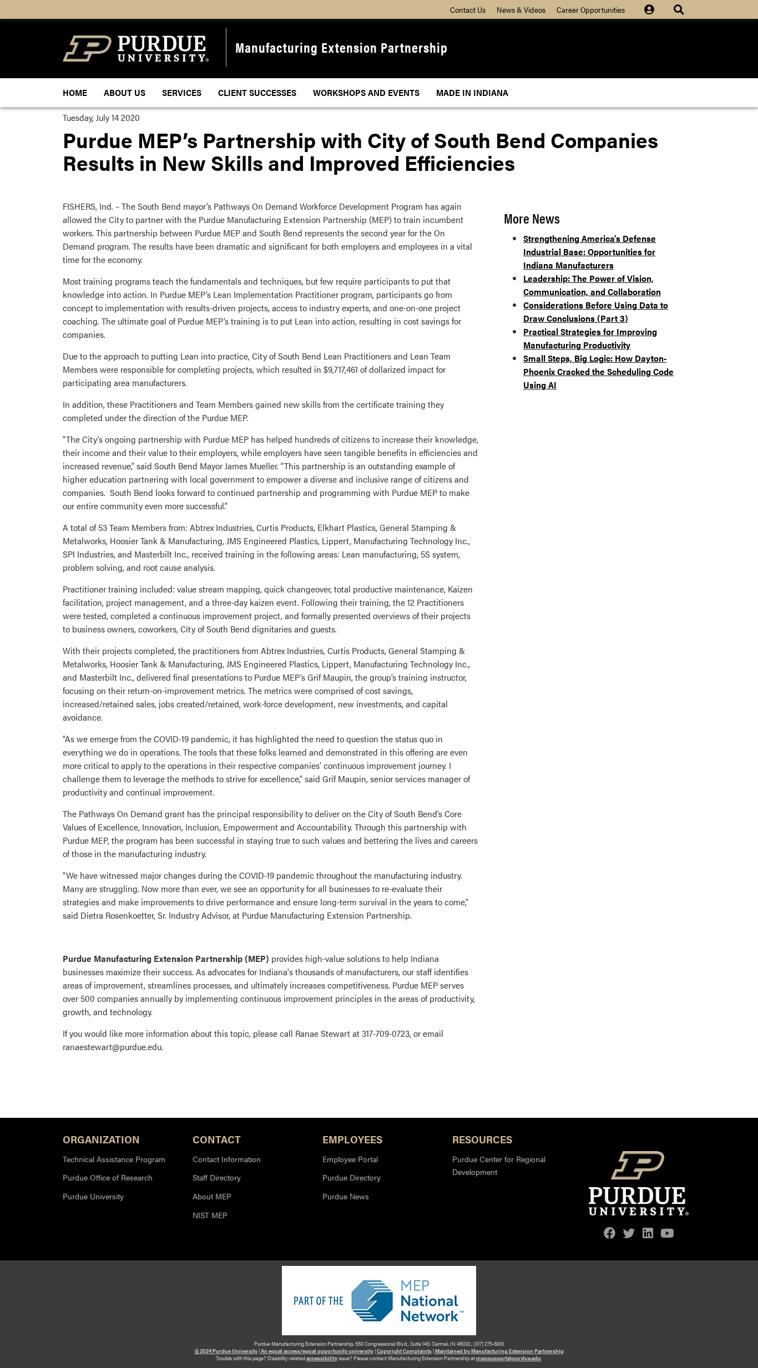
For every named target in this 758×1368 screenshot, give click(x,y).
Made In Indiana (472, 92)
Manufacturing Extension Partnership (341, 47)
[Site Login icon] (654, 9)
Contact (217, 1139)
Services (181, 92)
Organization (101, 1139)
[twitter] (629, 1233)
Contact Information (227, 1158)
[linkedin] (648, 1233)
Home (75, 92)
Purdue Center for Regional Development (498, 1165)
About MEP (212, 1196)
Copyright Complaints (404, 1351)
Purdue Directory (351, 1177)
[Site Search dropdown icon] (680, 9)
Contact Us (468, 9)
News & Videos (521, 9)
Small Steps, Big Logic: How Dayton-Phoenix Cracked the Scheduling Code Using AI (598, 371)
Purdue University (93, 1196)
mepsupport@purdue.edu (508, 1358)
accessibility (321, 1358)
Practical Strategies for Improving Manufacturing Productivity (590, 338)
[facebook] (610, 1233)
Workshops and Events (366, 92)
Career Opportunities (591, 9)
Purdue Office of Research (108, 1177)
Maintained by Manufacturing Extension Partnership (499, 1351)
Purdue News (345, 1196)
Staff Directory (217, 1177)
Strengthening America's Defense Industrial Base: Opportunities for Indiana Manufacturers (589, 251)
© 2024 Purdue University (226, 1351)
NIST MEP (210, 1214)
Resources (482, 1139)
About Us (124, 92)
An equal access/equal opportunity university (317, 1351)
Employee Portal (350, 1158)
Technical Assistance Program (114, 1158)
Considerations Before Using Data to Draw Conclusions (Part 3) (595, 311)
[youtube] (667, 1233)
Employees (352, 1139)
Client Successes (257, 92)
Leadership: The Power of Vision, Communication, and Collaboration (592, 285)
